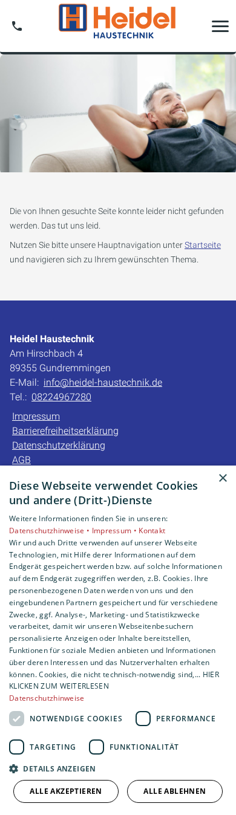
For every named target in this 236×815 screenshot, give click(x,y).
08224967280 (61, 397)
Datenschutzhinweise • (50, 530)
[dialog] (118, 640)
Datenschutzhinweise (47, 698)
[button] (220, 26)
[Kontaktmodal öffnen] (17, 26)
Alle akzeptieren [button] (66, 791)
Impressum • (115, 530)
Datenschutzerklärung (58, 445)
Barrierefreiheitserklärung (65, 431)
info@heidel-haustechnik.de (103, 382)
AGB (21, 460)
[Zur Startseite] (118, 26)
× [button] (222, 478)
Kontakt (152, 530)
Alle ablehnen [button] (174, 791)
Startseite (203, 245)
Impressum (36, 416)
